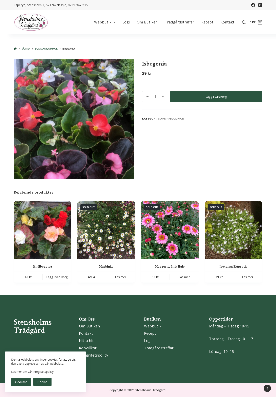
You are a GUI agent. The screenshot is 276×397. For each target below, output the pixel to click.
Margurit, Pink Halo (170, 266)
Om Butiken (147, 22)
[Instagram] (260, 5)
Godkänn (21, 382)
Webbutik (102, 22)
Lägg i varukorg (216, 96)
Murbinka (106, 266)
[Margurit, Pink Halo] (170, 230)
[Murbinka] (106, 230)
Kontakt (227, 22)
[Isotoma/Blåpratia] (233, 230)
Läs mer (120, 277)
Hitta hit (86, 340)
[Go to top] (267, 388)
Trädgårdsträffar (179, 22)
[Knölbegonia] (42, 230)
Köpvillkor (88, 347)
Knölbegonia (42, 266)
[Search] (244, 22)
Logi (126, 22)
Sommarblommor (171, 118)
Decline (42, 382)
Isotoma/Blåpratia (233, 266)
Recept (207, 22)
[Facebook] (253, 5)
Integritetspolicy (43, 372)
